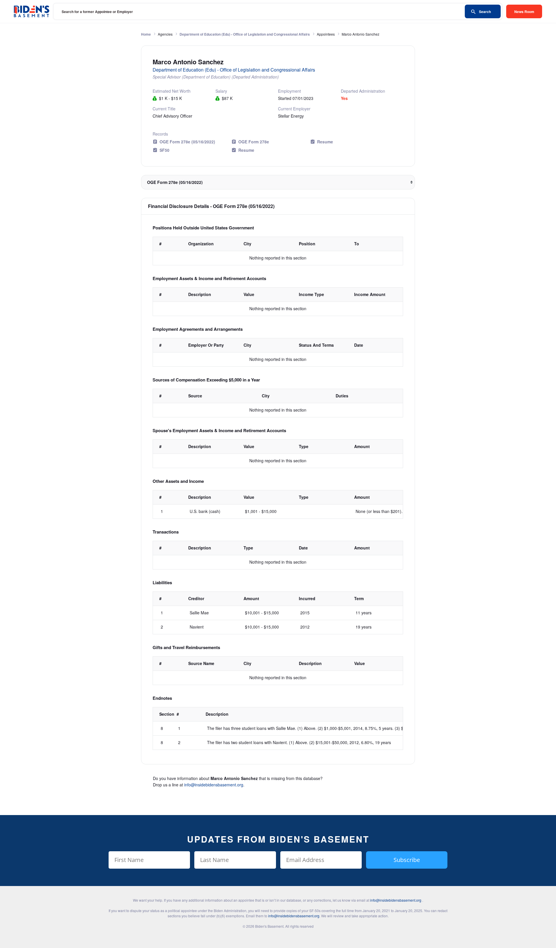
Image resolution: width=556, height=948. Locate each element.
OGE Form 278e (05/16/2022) (187, 142)
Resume (325, 142)
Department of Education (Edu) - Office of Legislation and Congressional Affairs (245, 34)
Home (146, 34)
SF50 (164, 150)
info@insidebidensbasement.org (213, 785)
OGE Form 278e (253, 142)
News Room (524, 11)
